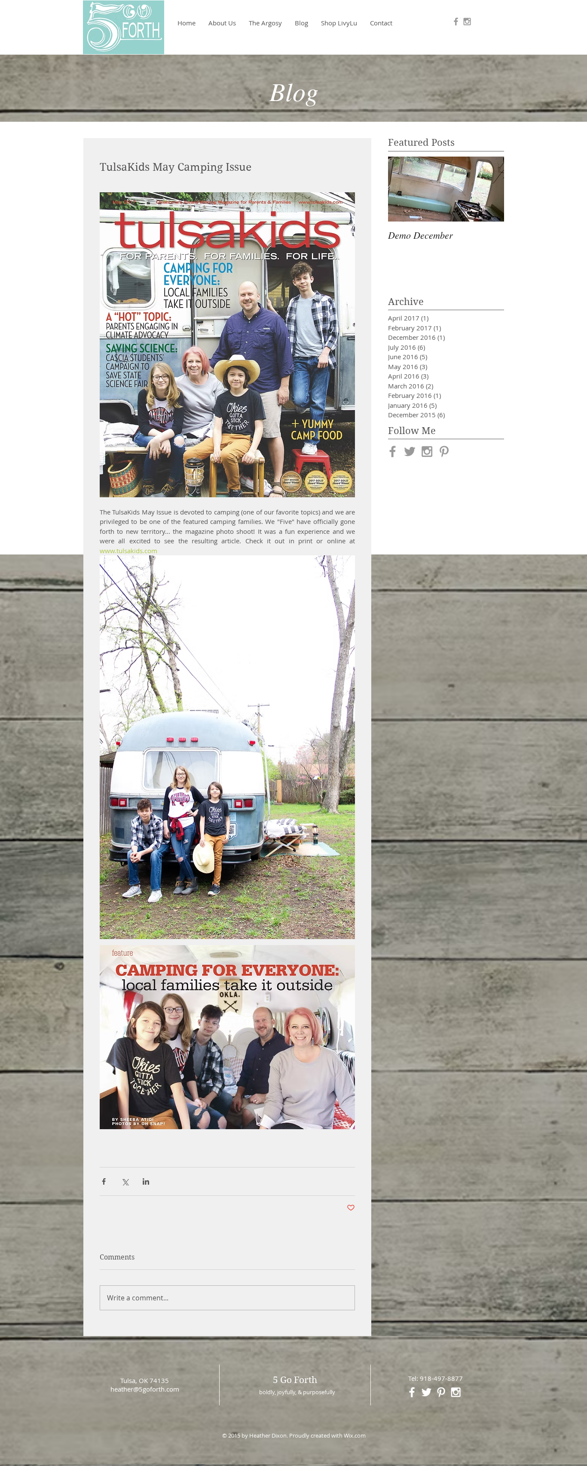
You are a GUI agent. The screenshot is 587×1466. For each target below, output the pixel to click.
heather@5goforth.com (144, 1389)
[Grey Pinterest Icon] (444, 451)
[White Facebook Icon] (412, 1392)
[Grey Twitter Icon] (409, 451)
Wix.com (355, 1435)
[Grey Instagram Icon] (467, 21)
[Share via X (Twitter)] (125, 1181)
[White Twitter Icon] (426, 1392)
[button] (265, 22)
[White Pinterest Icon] (441, 1392)
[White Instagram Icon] (455, 1392)
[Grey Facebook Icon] (456, 21)
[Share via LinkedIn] (146, 1181)
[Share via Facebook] (104, 1181)
